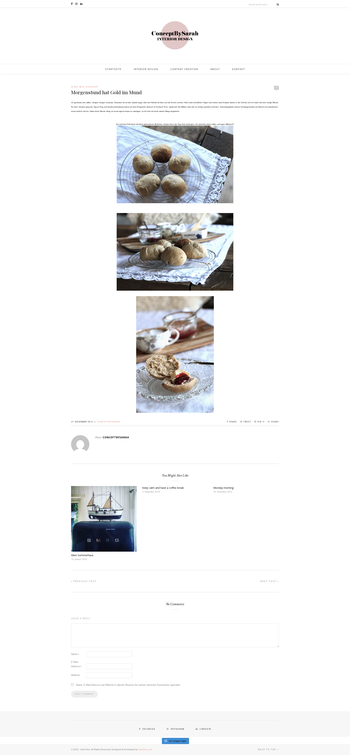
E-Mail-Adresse (76, 664)
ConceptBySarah (108, 421)
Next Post (269, 581)
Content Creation (184, 69)
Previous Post (84, 581)
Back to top (267, 749)
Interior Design (146, 69)
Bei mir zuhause (86, 86)
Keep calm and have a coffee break (163, 487)
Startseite (113, 69)
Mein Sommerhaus (82, 555)
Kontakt (238, 69)
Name (75, 654)
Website (75, 675)
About (215, 69)
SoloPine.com (145, 749)
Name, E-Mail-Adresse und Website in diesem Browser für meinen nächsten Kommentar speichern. (128, 685)
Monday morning (223, 487)
